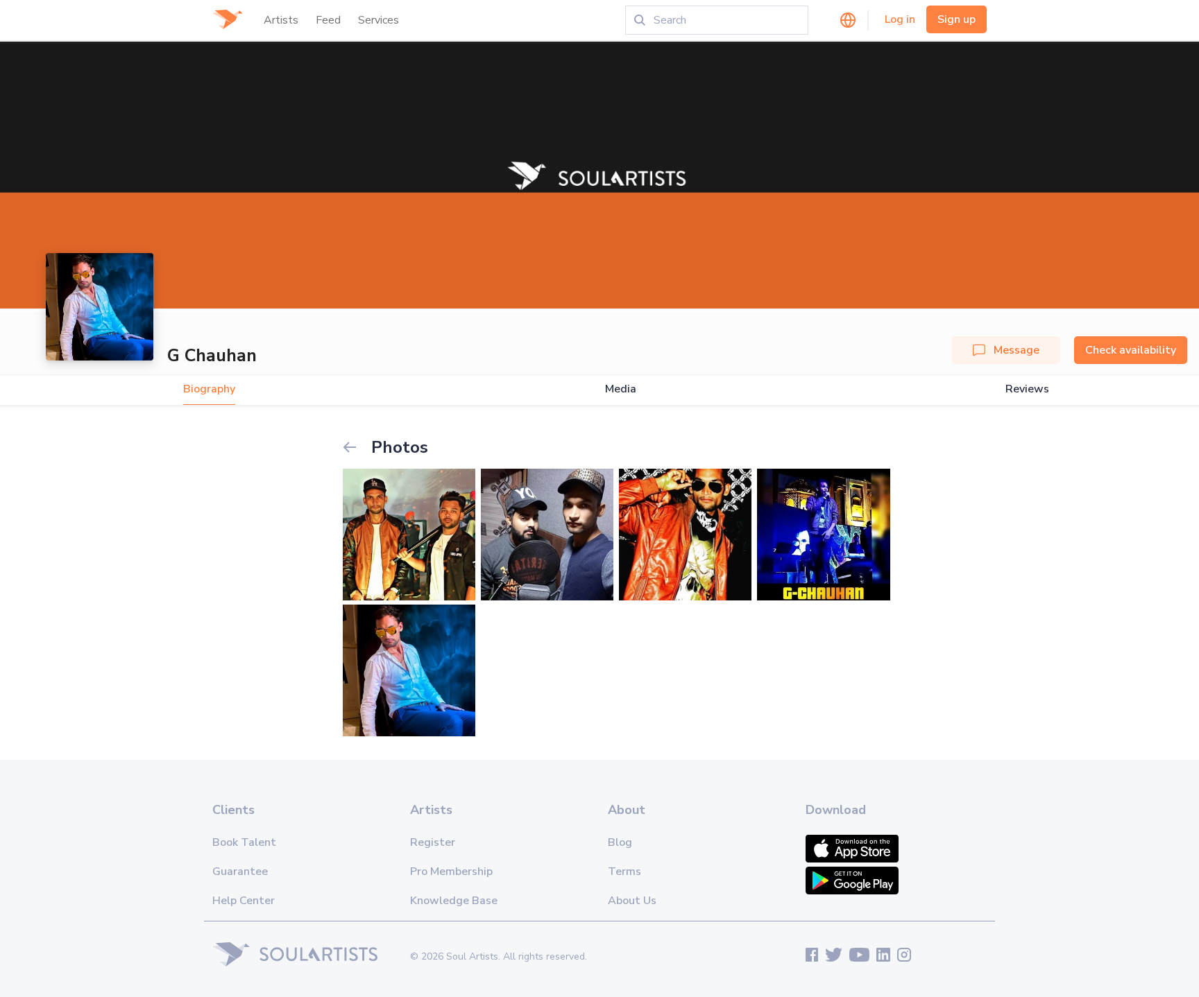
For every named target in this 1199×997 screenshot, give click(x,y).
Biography (209, 389)
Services (378, 20)
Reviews (1027, 389)
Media (620, 389)
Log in (900, 19)
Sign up (956, 19)
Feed (328, 20)
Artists (281, 20)
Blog (620, 842)
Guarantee (240, 871)
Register (432, 842)
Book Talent (244, 842)
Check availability (1130, 350)
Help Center (243, 901)
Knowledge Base (454, 901)
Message (1016, 350)
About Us (632, 901)
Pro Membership (451, 871)
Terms (624, 871)
